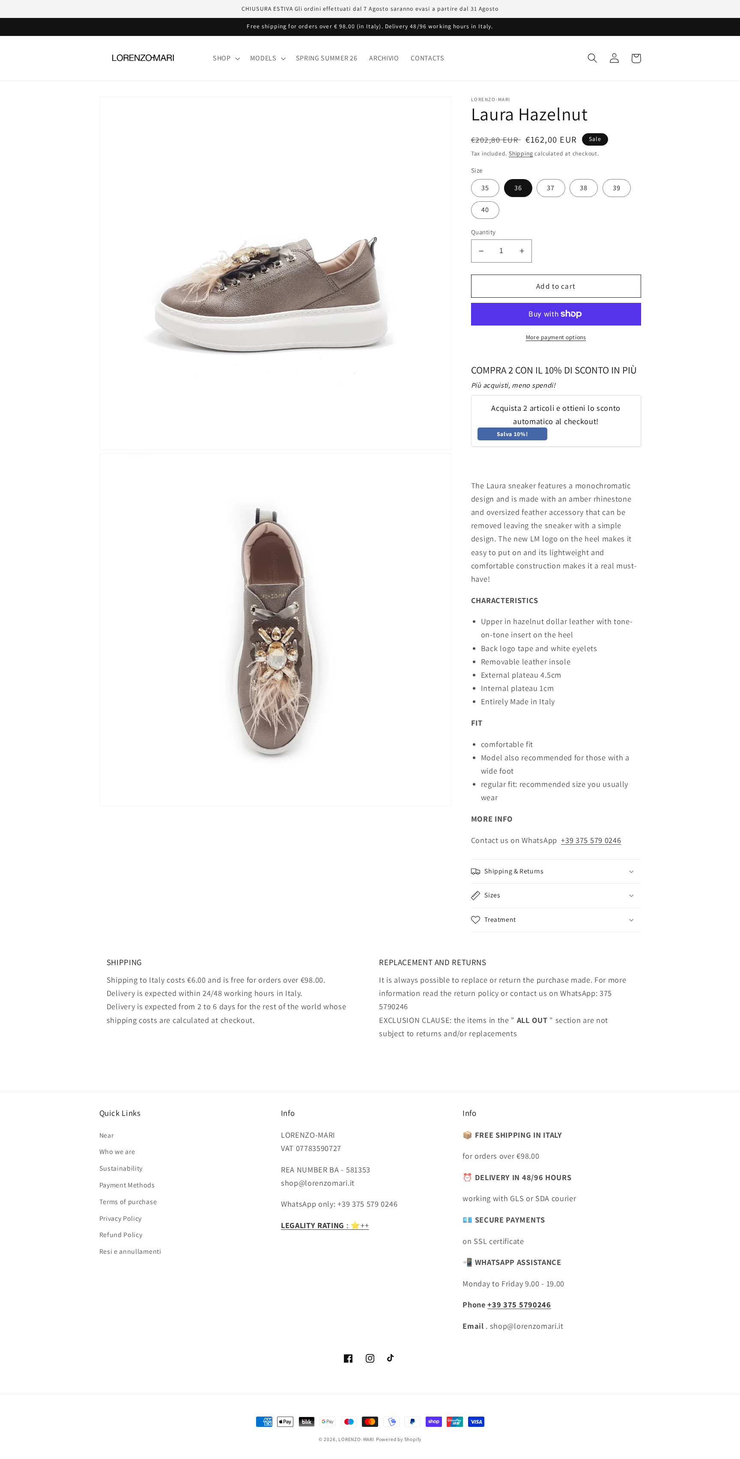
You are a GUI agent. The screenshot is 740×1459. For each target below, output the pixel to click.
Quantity (483, 232)
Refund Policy (121, 1234)
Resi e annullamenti (130, 1251)
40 (485, 209)
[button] (225, 58)
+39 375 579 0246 (591, 840)
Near (106, 1135)
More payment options (556, 337)
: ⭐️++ (325, 1225)
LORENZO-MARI (356, 1439)
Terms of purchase (128, 1201)
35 (485, 187)
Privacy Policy (120, 1218)
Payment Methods (127, 1185)
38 (584, 187)
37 (551, 187)
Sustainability (121, 1168)
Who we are (117, 1151)
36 (518, 187)
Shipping (521, 153)
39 (617, 187)
